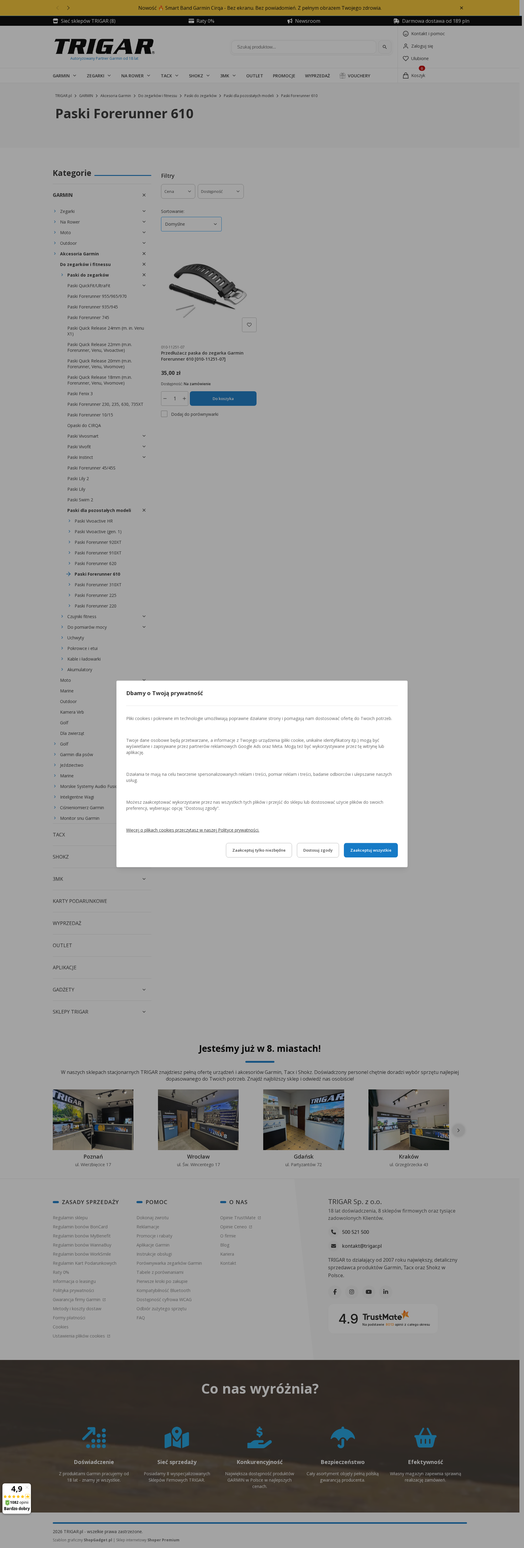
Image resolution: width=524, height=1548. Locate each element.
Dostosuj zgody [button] (318, 850)
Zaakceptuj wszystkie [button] (370, 850)
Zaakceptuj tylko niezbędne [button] (259, 850)
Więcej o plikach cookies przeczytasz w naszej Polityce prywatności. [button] (192, 830)
